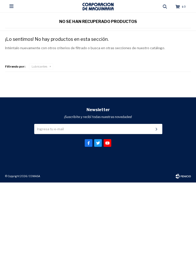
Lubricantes (39, 66)
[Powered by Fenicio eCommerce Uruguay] (183, 176)
